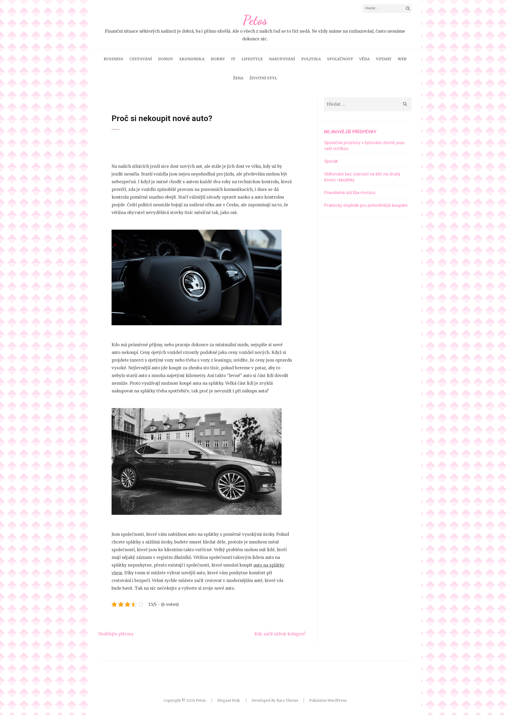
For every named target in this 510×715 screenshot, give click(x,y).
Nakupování (282, 59)
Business (113, 59)
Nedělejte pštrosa (115, 633)
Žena (238, 78)
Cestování (140, 59)
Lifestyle (252, 59)
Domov (165, 59)
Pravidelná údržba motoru (349, 192)
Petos (255, 20)
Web (402, 59)
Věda (364, 59)
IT (233, 59)
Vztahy (384, 59)
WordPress (337, 700)
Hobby (218, 59)
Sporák (331, 161)
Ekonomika (192, 59)
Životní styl (263, 78)
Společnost (340, 59)
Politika (311, 59)
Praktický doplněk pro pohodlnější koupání (365, 205)
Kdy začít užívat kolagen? (279, 633)
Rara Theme (287, 700)
